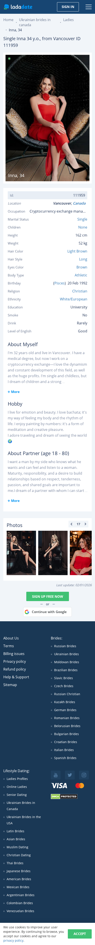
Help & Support (16, 677)
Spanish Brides (65, 758)
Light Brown (77, 251)
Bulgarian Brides (66, 734)
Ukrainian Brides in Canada (21, 806)
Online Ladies (17, 787)
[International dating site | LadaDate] (18, 7)
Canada (80, 203)
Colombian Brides (20, 903)
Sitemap (10, 684)
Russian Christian (67, 694)
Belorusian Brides (67, 726)
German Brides (65, 710)
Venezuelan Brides (20, 911)
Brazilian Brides (66, 670)
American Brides (19, 879)
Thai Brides (15, 863)
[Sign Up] (21, 553)
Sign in (68, 6)
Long (83, 259)
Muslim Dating (17, 847)
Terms (8, 645)
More (15, 391)
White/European (73, 299)
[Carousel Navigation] (78, 524)
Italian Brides (64, 750)
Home (8, 19)
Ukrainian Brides (66, 654)
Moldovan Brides (66, 662)
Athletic (81, 275)
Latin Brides (15, 831)
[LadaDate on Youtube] (56, 775)
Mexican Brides (18, 887)
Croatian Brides (65, 742)
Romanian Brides (67, 718)
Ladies (68, 19)
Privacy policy (14, 661)
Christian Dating (19, 855)
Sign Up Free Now (47, 596)
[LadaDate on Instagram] (84, 775)
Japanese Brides (18, 871)
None (82, 227)
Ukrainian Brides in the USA (24, 820)
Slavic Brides (63, 678)
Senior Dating (17, 795)
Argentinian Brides (20, 895)
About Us (11, 638)
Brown (81, 267)
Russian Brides (65, 646)
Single (82, 219)
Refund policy (14, 669)
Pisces (59, 283)
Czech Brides (63, 686)
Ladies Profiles (17, 779)
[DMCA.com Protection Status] (64, 798)
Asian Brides (16, 839)
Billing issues (14, 653)
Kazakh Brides (64, 702)
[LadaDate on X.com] (70, 775)
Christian (79, 291)
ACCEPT (80, 933)
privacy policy (13, 940)
